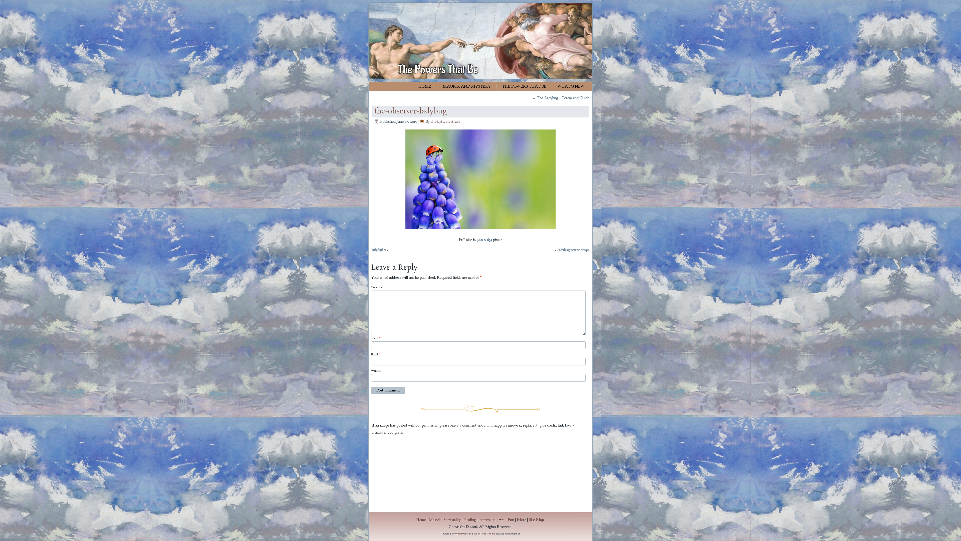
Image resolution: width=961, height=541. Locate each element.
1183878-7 (379, 249)
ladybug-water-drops (573, 249)
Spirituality (452, 519)
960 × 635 (484, 239)
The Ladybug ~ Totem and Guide (560, 97)
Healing (469, 519)
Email (375, 354)
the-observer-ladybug (410, 111)
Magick (434, 519)
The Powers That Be (438, 69)
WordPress (461, 533)
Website (376, 371)
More (521, 519)
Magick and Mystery (466, 86)
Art (503, 519)
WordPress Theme (484, 533)
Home (424, 86)
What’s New (571, 86)
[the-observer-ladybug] (480, 229)
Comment (377, 287)
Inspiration (487, 519)
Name (375, 338)
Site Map (536, 519)
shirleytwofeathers (445, 121)
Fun (511, 519)
